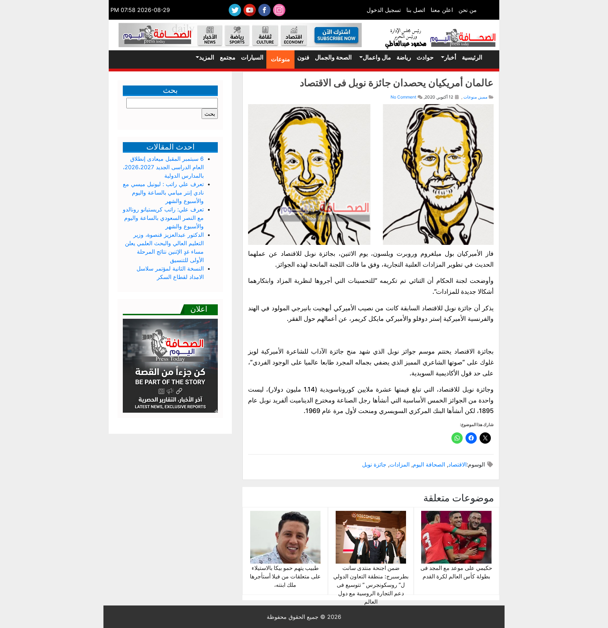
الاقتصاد (457, 464)
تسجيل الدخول (384, 9)
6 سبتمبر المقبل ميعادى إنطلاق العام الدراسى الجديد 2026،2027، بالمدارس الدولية (163, 167)
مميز (483, 97)
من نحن (467, 9)
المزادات (400, 464)
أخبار (450, 57)
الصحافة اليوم (429, 464)
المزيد (206, 57)
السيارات (252, 57)
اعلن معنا (442, 9)
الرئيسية (472, 57)
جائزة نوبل (374, 464)
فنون (303, 57)
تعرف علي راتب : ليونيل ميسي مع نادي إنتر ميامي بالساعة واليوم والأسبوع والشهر (163, 192)
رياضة (404, 57)
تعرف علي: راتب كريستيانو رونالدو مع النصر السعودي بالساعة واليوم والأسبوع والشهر (163, 218)
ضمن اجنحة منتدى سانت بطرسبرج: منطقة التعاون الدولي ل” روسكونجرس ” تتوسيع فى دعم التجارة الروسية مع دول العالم (370, 584)
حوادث (425, 57)
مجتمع (227, 57)
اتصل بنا (415, 9)
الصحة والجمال (333, 57)
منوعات (280, 59)
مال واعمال (377, 57)
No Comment (403, 97)
